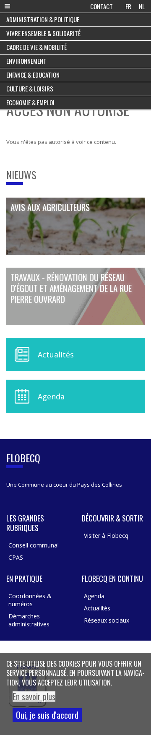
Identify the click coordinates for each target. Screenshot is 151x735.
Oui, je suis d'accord (47, 715)
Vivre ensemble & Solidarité (43, 33)
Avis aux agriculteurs (50, 208)
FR (128, 6)
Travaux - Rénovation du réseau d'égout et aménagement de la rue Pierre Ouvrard (71, 288)
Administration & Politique (42, 19)
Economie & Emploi (30, 102)
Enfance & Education (33, 74)
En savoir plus (34, 696)
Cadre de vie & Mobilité (36, 47)
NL (142, 6)
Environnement (26, 61)
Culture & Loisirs (29, 88)
